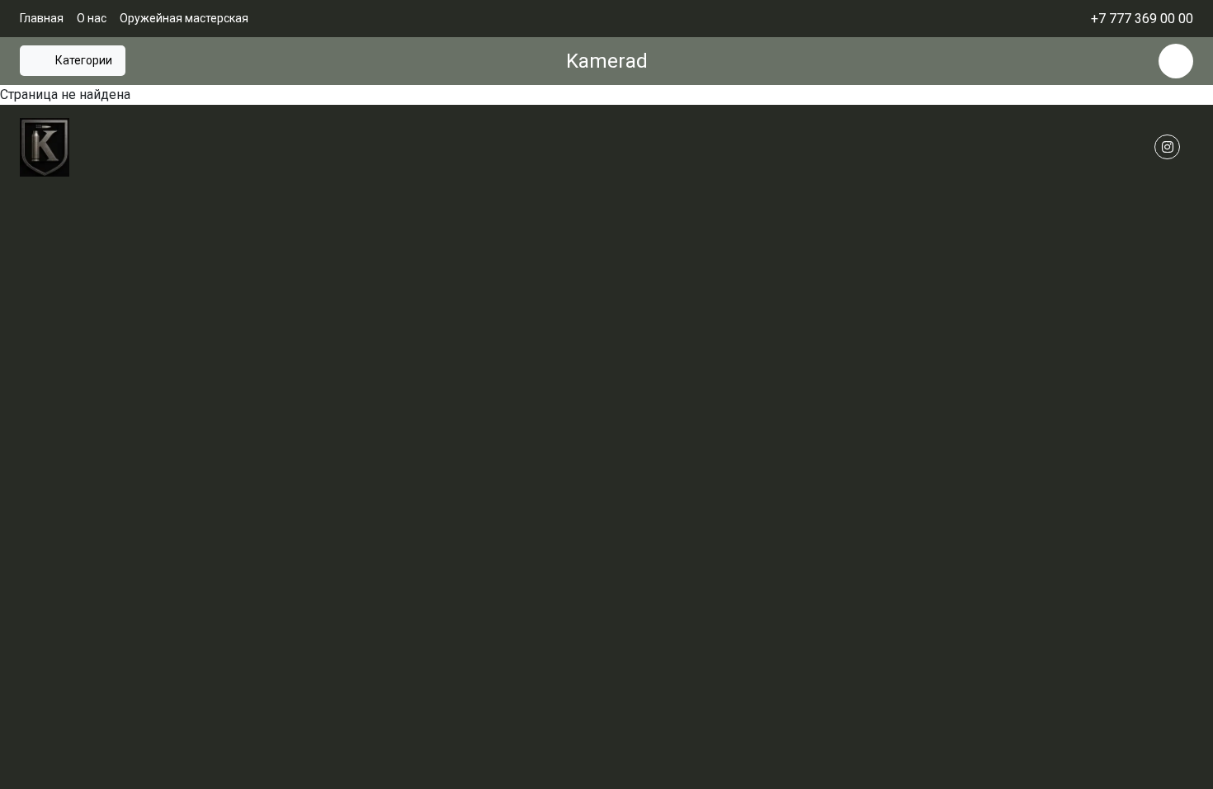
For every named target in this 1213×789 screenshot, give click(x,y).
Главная (42, 18)
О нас (91, 18)
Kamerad (607, 61)
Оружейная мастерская (184, 18)
